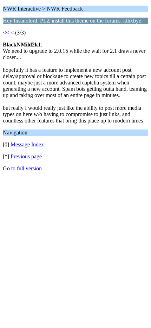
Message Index (27, 144)
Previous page (26, 156)
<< (6, 33)
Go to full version (22, 168)
